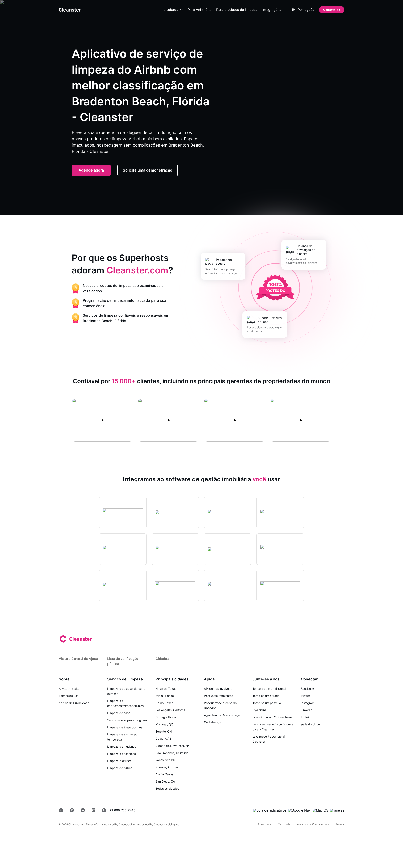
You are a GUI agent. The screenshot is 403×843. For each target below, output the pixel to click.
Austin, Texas (164, 774)
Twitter (305, 695)
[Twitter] (72, 810)
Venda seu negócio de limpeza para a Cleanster (273, 726)
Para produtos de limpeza (236, 10)
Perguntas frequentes (218, 695)
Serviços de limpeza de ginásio (127, 720)
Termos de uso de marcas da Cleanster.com (303, 824)
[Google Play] (299, 810)
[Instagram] (93, 810)
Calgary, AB (163, 738)
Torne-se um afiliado (266, 695)
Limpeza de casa (118, 713)
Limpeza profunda (119, 761)
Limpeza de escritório (121, 753)
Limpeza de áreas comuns (124, 727)
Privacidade (264, 824)
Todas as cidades (167, 788)
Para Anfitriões (199, 10)
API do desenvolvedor (218, 688)
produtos (171, 10)
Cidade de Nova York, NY (173, 745)
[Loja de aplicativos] (270, 810)
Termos (340, 824)
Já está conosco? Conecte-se (272, 717)
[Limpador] (70, 10)
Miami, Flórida (165, 695)
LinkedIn (306, 710)
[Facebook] (61, 810)
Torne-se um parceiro (267, 703)
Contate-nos (212, 722)
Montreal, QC (164, 724)
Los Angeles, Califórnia (171, 710)
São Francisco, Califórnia (172, 753)
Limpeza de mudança (121, 746)
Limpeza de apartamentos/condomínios (125, 703)
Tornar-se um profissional (269, 688)
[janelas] (337, 810)
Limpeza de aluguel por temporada (123, 737)
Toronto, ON (164, 731)
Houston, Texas (166, 688)
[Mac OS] (320, 810)
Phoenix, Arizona (167, 767)
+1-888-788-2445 (122, 810)
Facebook (307, 688)
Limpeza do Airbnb (119, 768)
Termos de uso (68, 695)
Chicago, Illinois (166, 717)
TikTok (305, 717)
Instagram (307, 703)
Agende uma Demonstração (222, 715)
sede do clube (310, 724)
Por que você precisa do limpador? (220, 705)
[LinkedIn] (83, 810)
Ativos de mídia (69, 688)
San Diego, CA (165, 781)
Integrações (271, 10)
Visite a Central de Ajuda (78, 659)
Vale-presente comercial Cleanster (269, 739)
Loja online (260, 710)
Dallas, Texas (164, 703)
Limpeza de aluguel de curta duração (126, 691)
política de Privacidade (74, 703)
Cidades (162, 659)
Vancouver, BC (165, 760)
